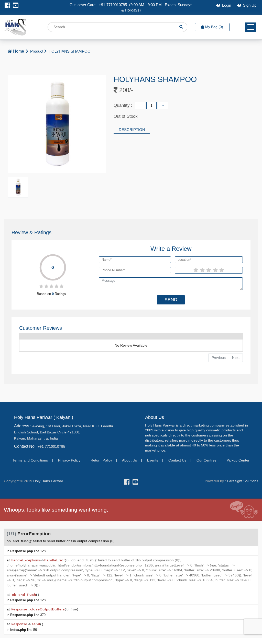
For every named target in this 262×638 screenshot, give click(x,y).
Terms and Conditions (30, 460)
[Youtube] (15, 6)
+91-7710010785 (113, 5)
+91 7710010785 (51, 446)
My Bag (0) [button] (214, 27)
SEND (171, 299)
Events (152, 460)
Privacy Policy (69, 460)
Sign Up (249, 5)
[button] (250, 27)
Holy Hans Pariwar (48, 481)
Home (18, 51)
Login (226, 5)
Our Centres (206, 460)
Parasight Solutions (242, 481)
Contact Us (177, 460)
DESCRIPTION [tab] (132, 129)
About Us (129, 460)
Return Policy (101, 460)
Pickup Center (238, 460)
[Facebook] (7, 6)
